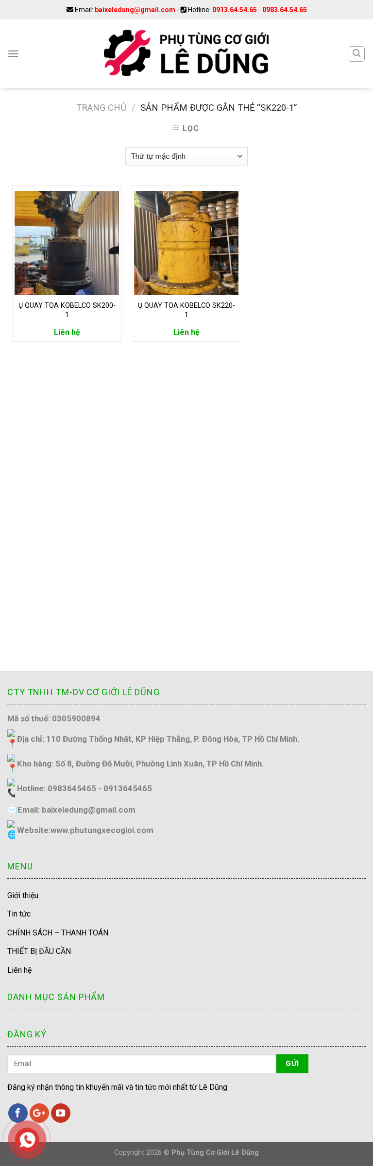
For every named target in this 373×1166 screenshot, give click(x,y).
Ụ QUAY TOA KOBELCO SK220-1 (186, 310)
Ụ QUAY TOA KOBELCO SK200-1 (67, 310)
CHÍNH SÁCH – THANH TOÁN (57, 932)
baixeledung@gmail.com (135, 10)
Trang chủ (101, 107)
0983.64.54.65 (284, 10)
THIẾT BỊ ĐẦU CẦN (39, 951)
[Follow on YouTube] (60, 1113)
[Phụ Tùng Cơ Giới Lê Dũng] (186, 53)
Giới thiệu (22, 895)
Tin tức (19, 913)
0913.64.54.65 (234, 10)
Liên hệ (19, 970)
